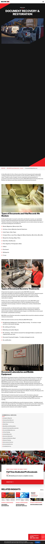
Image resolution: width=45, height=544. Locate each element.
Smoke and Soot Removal (8, 420)
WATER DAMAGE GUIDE (36, 504)
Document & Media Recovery (9, 430)
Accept (37, 542)
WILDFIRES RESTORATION (5, 505)
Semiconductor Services (8, 442)
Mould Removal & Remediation (9, 426)
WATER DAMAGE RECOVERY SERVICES (21, 505)
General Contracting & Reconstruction (10, 428)
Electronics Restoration (8, 436)
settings (31, 542)
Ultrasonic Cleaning (7, 440)
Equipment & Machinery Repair (9, 438)
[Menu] (43, 2)
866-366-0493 (34, 538)
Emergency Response (7, 418)
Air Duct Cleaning (6, 432)
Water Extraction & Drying (8, 422)
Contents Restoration (7, 434)
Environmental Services (8, 444)
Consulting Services (7, 446)
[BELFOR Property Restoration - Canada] (22, 2)
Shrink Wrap (5, 424)
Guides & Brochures (7, 502)
